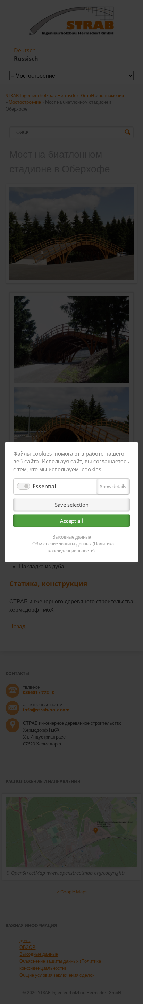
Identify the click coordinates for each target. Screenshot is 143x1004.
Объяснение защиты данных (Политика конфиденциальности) (73, 547)
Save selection (72, 504)
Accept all (71, 520)
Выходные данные (71, 537)
